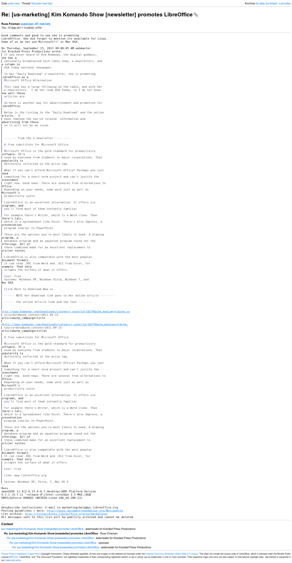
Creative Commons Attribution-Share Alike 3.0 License (171, 553)
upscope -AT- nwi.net (35, 24)
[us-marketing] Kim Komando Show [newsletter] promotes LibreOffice (42, 529)
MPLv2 (13, 556)
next (16, 3)
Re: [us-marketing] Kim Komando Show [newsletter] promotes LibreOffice (97, 14)
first (33, 3)
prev (11, 3)
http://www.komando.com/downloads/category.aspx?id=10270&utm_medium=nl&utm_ (65, 324)
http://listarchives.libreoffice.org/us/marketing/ (66, 514)
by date (260, 3)
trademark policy (13, 560)
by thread (271, 3)
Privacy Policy (8, 553)
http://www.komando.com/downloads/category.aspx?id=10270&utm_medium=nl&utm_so (65, 311)
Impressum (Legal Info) (28, 553)
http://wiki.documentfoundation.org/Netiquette (85, 510)
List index (285, 3)
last (50, 3)
